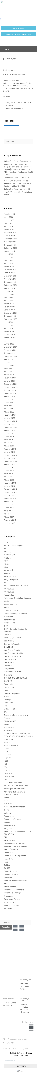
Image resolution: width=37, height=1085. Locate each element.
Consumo (8, 675)
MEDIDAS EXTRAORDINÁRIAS (16, 786)
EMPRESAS (8, 703)
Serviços (23, 989)
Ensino (7, 706)
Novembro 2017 (10, 492)
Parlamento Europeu (12, 819)
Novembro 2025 (10, 242)
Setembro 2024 (10, 285)
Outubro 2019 (10, 424)
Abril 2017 (8, 514)
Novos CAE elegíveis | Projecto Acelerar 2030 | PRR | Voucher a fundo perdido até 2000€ (17, 183)
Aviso (6, 607)
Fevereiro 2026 (10, 233)
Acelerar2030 (9, 555)
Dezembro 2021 (10, 347)
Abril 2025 (8, 264)
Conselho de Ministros (13, 672)
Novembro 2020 (11, 387)
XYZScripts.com (29, 1049)
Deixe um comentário (14, 109)
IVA (5, 767)
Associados (9, 595)
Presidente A (9, 825)
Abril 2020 (8, 409)
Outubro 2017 (9, 495)
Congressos (9, 669)
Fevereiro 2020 (10, 415)
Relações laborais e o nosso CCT (19, 102)
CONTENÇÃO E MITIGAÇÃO (15, 678)
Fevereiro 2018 (10, 483)
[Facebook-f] (31, 1027)
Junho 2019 (9, 437)
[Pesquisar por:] (18, 141)
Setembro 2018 (10, 461)
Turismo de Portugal (12, 899)
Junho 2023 (9, 325)
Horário (7, 742)
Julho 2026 (8, 217)
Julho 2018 (8, 468)
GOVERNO (8, 739)
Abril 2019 (8, 443)
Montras (7, 798)
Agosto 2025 (9, 251)
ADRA (6, 564)
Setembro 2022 (10, 338)
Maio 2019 (8, 440)
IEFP (6, 752)
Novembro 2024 (11, 279)
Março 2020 (9, 412)
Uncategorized (10, 902)
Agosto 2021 (9, 359)
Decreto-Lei (9, 684)
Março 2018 (9, 480)
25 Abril (7, 542)
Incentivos (8, 755)
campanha (8, 617)
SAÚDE (7, 868)
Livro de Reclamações (13, 783)
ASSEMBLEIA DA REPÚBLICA (16, 586)
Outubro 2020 (10, 390)
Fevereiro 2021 (10, 378)
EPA (5, 712)
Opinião (7, 810)
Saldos (7, 865)
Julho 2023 (8, 322)
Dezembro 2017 (10, 489)
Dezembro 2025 (10, 239)
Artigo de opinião (11, 580)
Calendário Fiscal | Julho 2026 (16, 178)
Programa (8, 828)
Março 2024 (9, 304)
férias (6, 724)
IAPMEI (7, 749)
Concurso (8, 666)
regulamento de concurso (14, 843)
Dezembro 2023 (10, 313)
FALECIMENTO (10, 721)
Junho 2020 (9, 403)
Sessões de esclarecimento (15, 880)
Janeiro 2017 (9, 523)
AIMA (6, 567)
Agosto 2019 (9, 430)
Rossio (7, 862)
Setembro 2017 (10, 498)
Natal (6, 801)
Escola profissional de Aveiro (16, 715)
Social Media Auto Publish (10, 1049)
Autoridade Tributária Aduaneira (17, 598)
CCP (6, 626)
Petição (7, 822)
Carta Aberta (9, 623)
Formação (8, 731)
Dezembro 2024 (10, 276)
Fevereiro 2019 (10, 449)
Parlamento (9, 816)
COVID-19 (8, 681)
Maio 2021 (8, 369)
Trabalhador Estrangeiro (14, 890)
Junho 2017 (9, 508)
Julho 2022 (8, 341)
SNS (6, 884)
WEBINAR (8, 908)
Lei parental (10, 70)
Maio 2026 (8, 223)
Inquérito (7, 758)
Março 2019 (9, 446)
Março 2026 (9, 229)
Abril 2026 (8, 226)
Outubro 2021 (9, 353)
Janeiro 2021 (9, 381)
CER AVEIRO (9, 641)
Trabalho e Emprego (12, 893)
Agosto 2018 (9, 464)
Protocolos (7, 1005)
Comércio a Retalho (12, 650)
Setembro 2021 (10, 356)
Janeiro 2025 (9, 273)
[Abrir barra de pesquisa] (34, 49)
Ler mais (6, 96)
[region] (18, 956)
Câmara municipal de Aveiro (15, 614)
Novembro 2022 (10, 335)
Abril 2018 (8, 477)
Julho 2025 (8, 254)
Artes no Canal (10, 576)
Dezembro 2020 (10, 384)
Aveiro (6, 601)
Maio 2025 (8, 260)
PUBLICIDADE (9, 840)
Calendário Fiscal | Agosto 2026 (17, 161)
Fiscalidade (9, 727)
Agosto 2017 (9, 501)
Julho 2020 (8, 400)
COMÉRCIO (8, 647)
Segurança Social (11, 874)
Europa (7, 718)
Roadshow (8, 859)
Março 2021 (9, 375)
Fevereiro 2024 (10, 307)
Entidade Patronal (11, 709)
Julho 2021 (8, 362)
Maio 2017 (8, 511)
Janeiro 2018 (9, 486)
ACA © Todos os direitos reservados (15, 1039)
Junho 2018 (9, 471)
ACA (6, 549)
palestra (7, 813)
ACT (6, 561)
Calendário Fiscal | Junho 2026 (17, 189)
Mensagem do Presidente (14, 789)
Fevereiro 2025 (10, 270)
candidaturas (9, 620)
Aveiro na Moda (10, 604)
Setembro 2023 (10, 319)
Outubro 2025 (10, 245)
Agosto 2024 (9, 288)
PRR (6, 837)
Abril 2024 (8, 301)
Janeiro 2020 (9, 418)
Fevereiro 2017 (10, 520)
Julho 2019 (8, 433)
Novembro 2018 (10, 455)
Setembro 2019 (10, 427)
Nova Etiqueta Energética (14, 807)
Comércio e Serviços (12, 656)
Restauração (9, 853)
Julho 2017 (8, 505)
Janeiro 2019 (9, 452)
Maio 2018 (8, 474)
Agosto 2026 (9, 214)
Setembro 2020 (10, 393)
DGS (6, 690)
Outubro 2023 (10, 316)
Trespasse (8, 896)
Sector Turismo (10, 871)
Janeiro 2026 (9, 236)
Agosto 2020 (9, 396)
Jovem (7, 770)
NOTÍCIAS (8, 804)
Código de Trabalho (12, 644)
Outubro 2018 (9, 458)
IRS (5, 764)
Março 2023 (9, 332)
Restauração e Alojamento (15, 856)
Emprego (7, 700)
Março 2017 (9, 517)
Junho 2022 (9, 344)
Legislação (8, 773)
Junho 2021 (9, 365)
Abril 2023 (8, 328)
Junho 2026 (9, 220)
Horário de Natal (11, 745)
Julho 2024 (8, 291)
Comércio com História (13, 653)
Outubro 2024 (10, 282)
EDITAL (7, 696)
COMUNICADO (10, 663)
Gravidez (9, 105)
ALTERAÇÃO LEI (10, 570)
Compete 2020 (10, 659)
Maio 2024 (8, 297)
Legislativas (9, 776)
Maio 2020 (8, 406)
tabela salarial (10, 887)
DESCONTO (9, 687)
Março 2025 (9, 267)
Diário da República (12, 693)
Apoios (7, 573)
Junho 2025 (9, 257)
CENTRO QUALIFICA (12, 638)
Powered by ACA (8, 1043)
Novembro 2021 (10, 350)
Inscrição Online (9, 1003)
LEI (5, 780)
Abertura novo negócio (13, 546)
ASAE (6, 583)
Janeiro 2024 (9, 310)
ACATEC (7, 552)
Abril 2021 (8, 372)
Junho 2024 (9, 294)
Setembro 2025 (10, 248)
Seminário (8, 877)
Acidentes (8, 558)
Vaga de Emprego (11, 905)
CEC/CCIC (8, 635)
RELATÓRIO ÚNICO (12, 850)
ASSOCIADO (9, 589)
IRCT (6, 761)
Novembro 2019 (10, 421)
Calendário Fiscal (11, 610)
